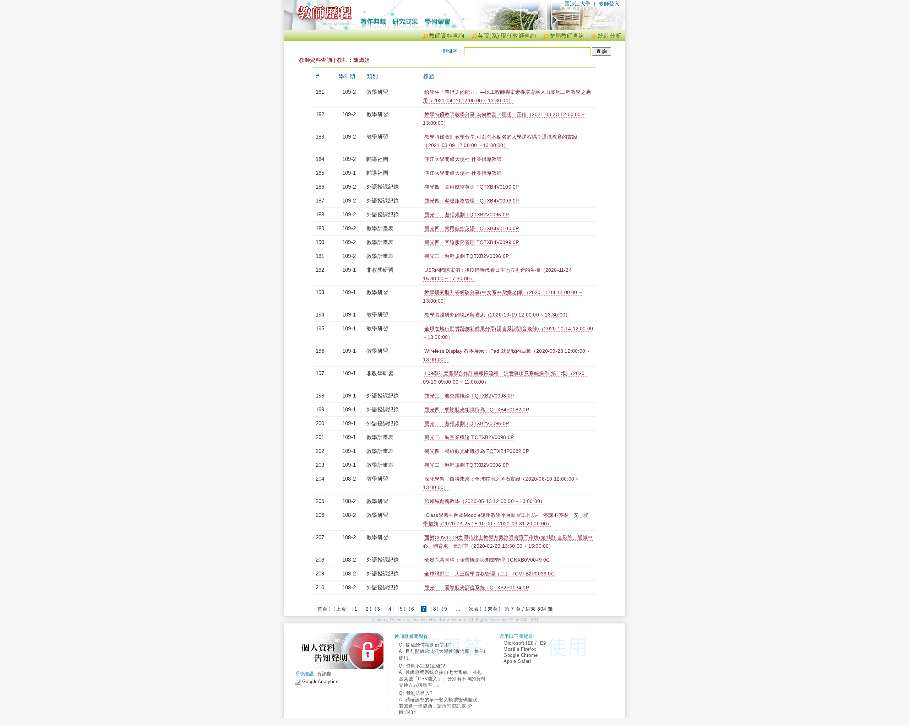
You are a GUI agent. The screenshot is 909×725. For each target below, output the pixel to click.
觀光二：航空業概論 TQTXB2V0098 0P (469, 396)
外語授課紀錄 (382, 187)
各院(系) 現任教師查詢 (507, 36)
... (458, 609)
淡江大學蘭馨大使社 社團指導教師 (462, 159)
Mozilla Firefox (520, 649)
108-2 (349, 479)
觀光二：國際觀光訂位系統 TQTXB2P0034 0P (476, 587)
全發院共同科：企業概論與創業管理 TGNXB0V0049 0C (487, 560)
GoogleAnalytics (320, 681)
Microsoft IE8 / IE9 (525, 643)
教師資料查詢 (446, 36)
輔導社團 (377, 159)
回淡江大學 (577, 3)
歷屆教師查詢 (566, 36)
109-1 (349, 173)
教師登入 (609, 3)
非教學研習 (379, 270)
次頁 (474, 609)
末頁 (493, 609)
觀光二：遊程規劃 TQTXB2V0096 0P (466, 214)
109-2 (349, 92)
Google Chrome (521, 655)
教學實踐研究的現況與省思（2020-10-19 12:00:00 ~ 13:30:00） (497, 315)
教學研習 (377, 92)
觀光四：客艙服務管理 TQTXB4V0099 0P (471, 201)
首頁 (322, 609)
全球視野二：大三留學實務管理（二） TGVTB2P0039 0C (489, 574)
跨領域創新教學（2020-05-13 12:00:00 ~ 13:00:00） (484, 501)
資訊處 (324, 673)
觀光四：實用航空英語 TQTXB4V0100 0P (471, 187)
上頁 (341, 609)
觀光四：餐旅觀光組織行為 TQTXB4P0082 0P (476, 409)
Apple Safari (517, 661)
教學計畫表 (379, 228)
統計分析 (609, 36)
